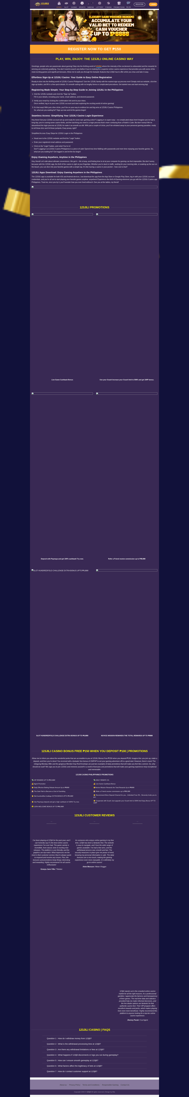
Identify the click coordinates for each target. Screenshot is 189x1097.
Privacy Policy (74, 1085)
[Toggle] (44, 1038)
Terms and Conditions (90, 1085)
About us (63, 1085)
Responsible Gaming (110, 1085)
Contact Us (125, 1085)
